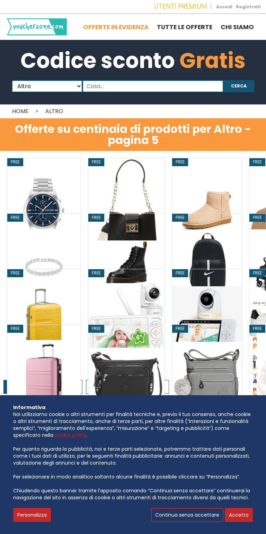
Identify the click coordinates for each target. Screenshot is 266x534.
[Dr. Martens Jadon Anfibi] (126, 265)
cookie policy (70, 435)
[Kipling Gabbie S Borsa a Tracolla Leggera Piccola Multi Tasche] (126, 376)
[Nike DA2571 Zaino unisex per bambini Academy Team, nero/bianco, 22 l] (207, 265)
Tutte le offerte (184, 27)
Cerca (239, 86)
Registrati (248, 7)
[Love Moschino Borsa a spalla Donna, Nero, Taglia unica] (126, 210)
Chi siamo (237, 27)
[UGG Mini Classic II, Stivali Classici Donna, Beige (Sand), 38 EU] (207, 210)
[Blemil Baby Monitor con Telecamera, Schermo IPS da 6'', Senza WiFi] (126, 321)
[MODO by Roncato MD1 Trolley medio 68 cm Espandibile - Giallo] (44, 321)
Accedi (224, 7)
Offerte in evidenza (116, 27)
